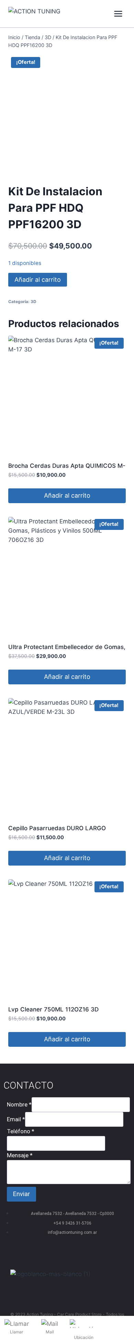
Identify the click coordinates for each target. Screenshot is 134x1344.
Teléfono (20, 1131)
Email (16, 1119)
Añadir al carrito (37, 279)
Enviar (21, 1193)
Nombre (19, 1104)
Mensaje (20, 1155)
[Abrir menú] (118, 13)
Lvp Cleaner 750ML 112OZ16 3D (53, 1009)
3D (33, 301)
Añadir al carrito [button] (67, 495)
